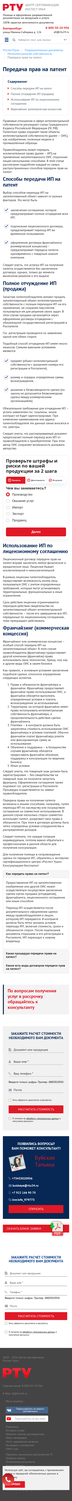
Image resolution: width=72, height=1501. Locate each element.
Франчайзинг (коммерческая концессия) (36, 109)
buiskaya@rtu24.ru (25, 1186)
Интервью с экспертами (20, 1445)
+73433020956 (22, 1179)
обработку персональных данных (42, 1118)
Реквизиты (12, 1426)
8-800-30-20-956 (57, 28)
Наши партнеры (15, 1465)
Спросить (36, 1209)
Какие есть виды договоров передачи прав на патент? (35, 967)
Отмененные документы (20, 1461)
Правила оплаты (15, 1458)
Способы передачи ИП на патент (31, 88)
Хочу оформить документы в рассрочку (32, 1100)
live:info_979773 (23, 1200)
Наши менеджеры (16, 1437)
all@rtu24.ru (61, 32)
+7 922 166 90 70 (24, 1193)
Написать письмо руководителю (25, 1434)
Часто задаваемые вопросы (22, 1441)
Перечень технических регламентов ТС (29, 1454)
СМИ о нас (12, 1449)
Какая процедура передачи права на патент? (31, 955)
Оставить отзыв (15, 1430)
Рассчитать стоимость (36, 1109)
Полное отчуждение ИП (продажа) (32, 94)
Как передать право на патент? (27, 874)
